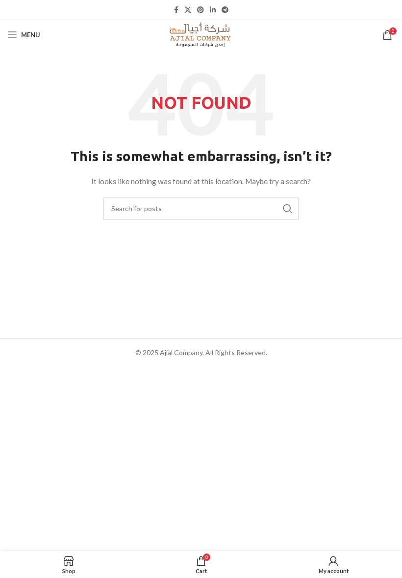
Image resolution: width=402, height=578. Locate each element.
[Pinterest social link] (200, 9)
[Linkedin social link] (213, 9)
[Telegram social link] (225, 9)
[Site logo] (201, 34)
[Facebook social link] (176, 9)
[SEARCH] (287, 208)
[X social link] (187, 9)
